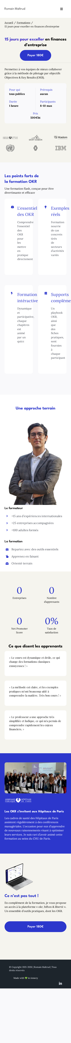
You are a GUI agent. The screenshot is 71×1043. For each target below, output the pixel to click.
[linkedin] (60, 983)
